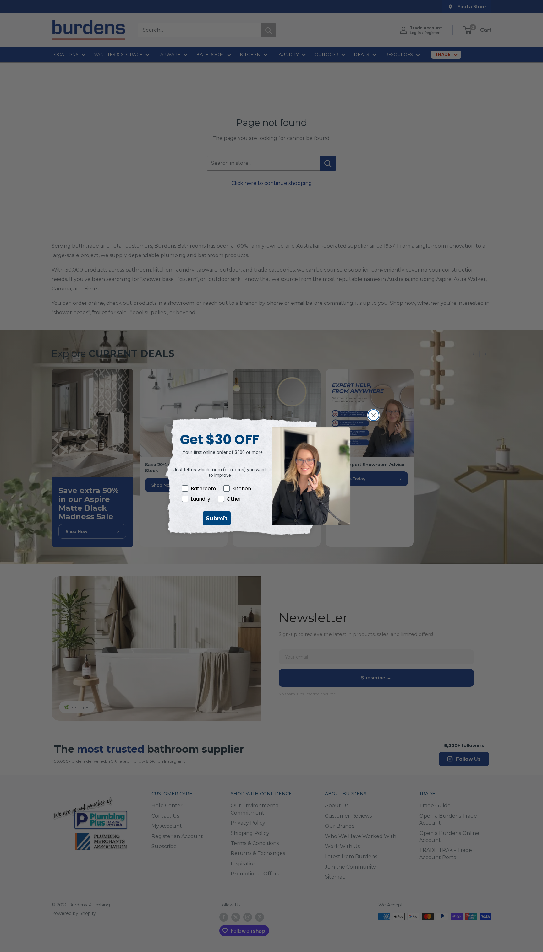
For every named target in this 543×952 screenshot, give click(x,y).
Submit (217, 518)
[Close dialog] (373, 415)
